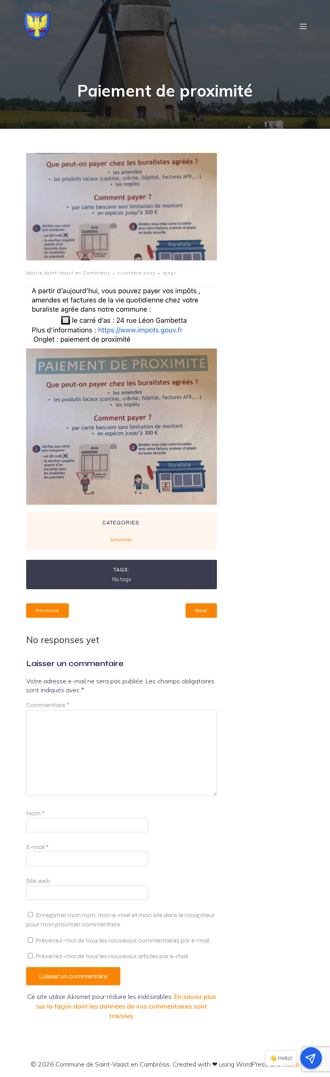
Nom (35, 813)
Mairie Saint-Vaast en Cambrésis (68, 273)
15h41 (169, 273)
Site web (38, 881)
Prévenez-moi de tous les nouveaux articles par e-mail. (112, 956)
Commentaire (48, 705)
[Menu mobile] (303, 26)
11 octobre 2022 (136, 273)
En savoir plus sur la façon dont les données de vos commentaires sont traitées (126, 1006)
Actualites (121, 540)
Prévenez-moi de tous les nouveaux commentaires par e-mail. (123, 940)
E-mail (37, 847)
